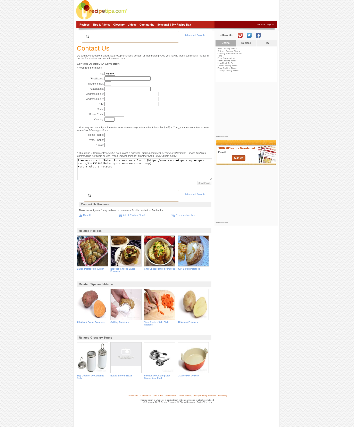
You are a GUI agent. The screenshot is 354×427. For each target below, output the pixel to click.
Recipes (84, 24)
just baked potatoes (189, 269)
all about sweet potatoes (90, 322)
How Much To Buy (226, 63)
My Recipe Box (181, 24)
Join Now (260, 25)
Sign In (270, 25)
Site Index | (158, 395)
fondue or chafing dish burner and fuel (157, 376)
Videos (132, 24)
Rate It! (87, 215)
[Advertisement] (202, 11)
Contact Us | (146, 395)
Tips (266, 42)
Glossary (119, 24)
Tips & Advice (101, 24)
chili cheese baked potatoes (159, 269)
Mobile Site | (133, 395)
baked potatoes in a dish (90, 269)
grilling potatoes (119, 322)
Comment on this (185, 215)
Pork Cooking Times (227, 68)
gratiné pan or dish (188, 375)
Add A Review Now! (134, 215)
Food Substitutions (226, 58)
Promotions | (171, 395)
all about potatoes (188, 322)
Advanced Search (195, 35)
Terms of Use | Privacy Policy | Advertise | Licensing (203, 395)
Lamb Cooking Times (227, 65)
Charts (226, 43)
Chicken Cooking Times (229, 51)
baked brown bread (121, 375)
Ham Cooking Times (227, 61)
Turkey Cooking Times (228, 70)
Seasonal (163, 24)
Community (147, 24)
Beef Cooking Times (227, 48)
